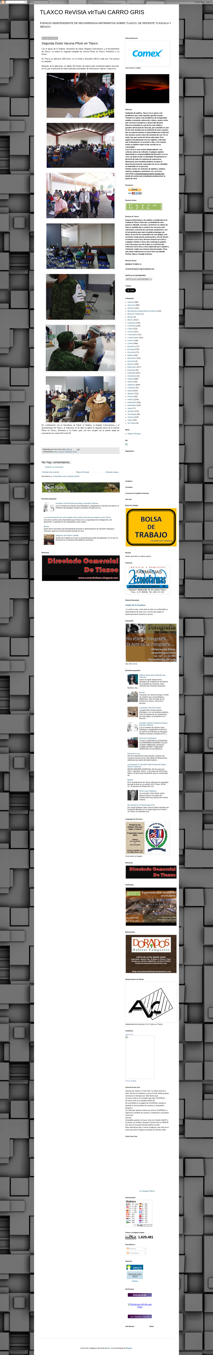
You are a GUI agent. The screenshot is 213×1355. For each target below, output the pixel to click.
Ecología (131, 349)
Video (130, 420)
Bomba (130, 317)
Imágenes (131, 385)
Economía (131, 352)
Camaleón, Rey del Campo (150, 708)
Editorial (131, 355)
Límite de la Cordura (135, 605)
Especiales (132, 367)
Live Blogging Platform (147, 1191)
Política (130, 400)
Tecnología (132, 414)
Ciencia (131, 332)
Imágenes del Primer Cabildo (67, 535)
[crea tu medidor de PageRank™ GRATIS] (126, 445)
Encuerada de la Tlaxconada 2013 (141, 805)
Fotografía (68, 452)
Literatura (131, 388)
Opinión (131, 394)
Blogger (129, 1348)
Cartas (130, 329)
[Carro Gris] (139, 1078)
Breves (54, 452)
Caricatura (132, 326)
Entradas (132, 1249)
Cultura (130, 343)
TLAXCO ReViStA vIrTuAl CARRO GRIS (92, 12)
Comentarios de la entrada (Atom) (66, 476)
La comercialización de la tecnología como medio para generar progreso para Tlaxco (77, 517)
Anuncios (131, 305)
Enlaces (131, 364)
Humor (130, 382)
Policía (130, 397)
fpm (108, 1348)
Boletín (130, 780)
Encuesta (131, 361)
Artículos (131, 308)
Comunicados (133, 338)
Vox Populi (132, 423)
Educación (132, 358)
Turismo (131, 417)
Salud (130, 408)
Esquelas (131, 370)
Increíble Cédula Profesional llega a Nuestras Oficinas (77, 503)
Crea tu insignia (130, 1081)
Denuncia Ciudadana (147, 738)
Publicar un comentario (54, 467)
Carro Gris (129, 1034)
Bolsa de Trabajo (134, 314)
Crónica (61, 452)
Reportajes (132, 405)
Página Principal (82, 472)
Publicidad (132, 402)
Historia (131, 379)
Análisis (131, 302)
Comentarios (133, 335)
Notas (75, 452)
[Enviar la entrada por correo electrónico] (78, 449)
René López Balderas (148, 791)
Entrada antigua (112, 472)
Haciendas (132, 376)
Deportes (131, 346)
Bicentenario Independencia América (142, 311)
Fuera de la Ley (134, 754)
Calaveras (132, 323)
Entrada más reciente (50, 472)
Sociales (131, 411)
